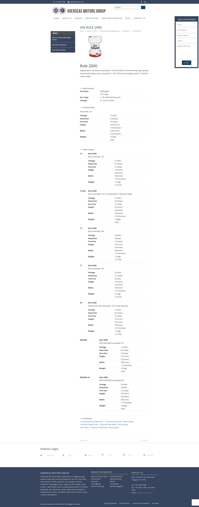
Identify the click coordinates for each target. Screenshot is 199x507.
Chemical (94, 481)
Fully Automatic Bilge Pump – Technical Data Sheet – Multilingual (106, 421)
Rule (96, 31)
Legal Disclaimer (110, 503)
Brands (78, 18)
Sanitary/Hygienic (116, 486)
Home (56, 18)
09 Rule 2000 (83, 440)
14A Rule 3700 (144, 440)
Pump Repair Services (112, 18)
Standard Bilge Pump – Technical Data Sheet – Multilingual (104, 424)
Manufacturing (115, 479)
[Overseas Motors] (79, 10)
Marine (112, 481)
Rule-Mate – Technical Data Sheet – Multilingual (99, 427)
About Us (67, 18)
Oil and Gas (114, 484)
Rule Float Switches (59, 45)
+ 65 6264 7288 (59, 2)
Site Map (155, 503)
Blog (128, 18)
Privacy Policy (124, 503)
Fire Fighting (96, 484)
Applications (91, 18)
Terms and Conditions (140, 503)
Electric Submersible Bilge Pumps (110, 31)
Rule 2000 (126, 31)
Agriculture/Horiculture (99, 476)
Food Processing (97, 486)
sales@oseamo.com (76, 2)
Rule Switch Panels (59, 50)
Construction (96, 479)
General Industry (116, 476)
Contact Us (139, 18)
